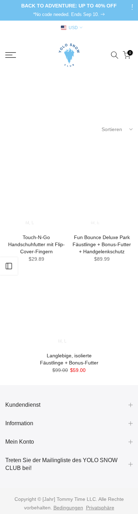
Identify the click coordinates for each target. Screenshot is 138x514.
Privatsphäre (100, 507)
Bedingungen (68, 507)
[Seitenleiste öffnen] (9, 266)
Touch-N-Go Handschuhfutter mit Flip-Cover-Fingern (36, 244)
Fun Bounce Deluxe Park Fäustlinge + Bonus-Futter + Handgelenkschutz (102, 244)
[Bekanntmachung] (69, 10)
